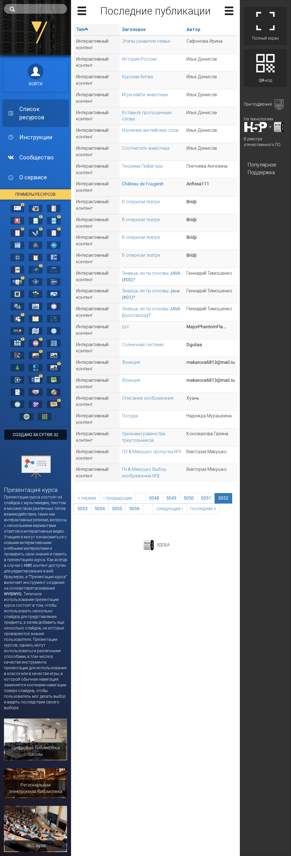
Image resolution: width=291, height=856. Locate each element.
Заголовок (134, 29)
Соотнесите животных (146, 148)
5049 (171, 498)
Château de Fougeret (142, 183)
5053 (82, 508)
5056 (134, 508)
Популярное (262, 165)
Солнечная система (142, 344)
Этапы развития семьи (146, 41)
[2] (35, 220)
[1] (17, 281)
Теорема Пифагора (142, 166)
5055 (117, 508)
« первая (87, 498)
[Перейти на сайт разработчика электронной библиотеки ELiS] (149, 544)
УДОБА (163, 544)
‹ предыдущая (117, 498)
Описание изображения (147, 398)
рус (125, 326)
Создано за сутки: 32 (35, 434)
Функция (131, 362)
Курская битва (137, 76)
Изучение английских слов (150, 130)
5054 (100, 508)
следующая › (169, 508)
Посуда (130, 415)
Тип (80, 29)
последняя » (203, 508)
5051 (206, 498)
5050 (189, 498)
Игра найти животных (145, 94)
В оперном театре (141, 201)
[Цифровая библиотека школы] (35, 739)
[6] (17, 232)
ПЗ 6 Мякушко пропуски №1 (151, 451)
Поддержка (261, 172)
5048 (154, 498)
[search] (35, 9)
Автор (193, 29)
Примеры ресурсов (35, 194)
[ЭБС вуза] (35, 828)
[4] (17, 208)
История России (139, 59)
